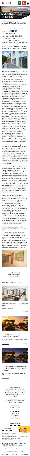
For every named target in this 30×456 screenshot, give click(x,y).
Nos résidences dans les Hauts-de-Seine (15, 391)
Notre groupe (15, 413)
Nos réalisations (15, 417)
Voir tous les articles (14, 274)
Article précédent (14, 273)
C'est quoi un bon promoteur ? (15, 402)
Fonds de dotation (15, 418)
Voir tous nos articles (15, 407)
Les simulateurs (15, 405)
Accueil (3, 21)
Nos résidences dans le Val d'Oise (15, 394)
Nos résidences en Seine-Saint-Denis (15, 392)
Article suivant (15, 276)
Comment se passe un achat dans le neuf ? (15, 404)
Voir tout (15, 396)
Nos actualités (9, 21)
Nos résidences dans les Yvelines (15, 389)
